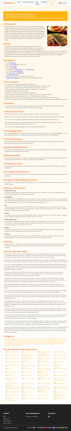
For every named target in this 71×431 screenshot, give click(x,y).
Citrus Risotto (43, 391)
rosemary (14, 68)
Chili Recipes (31, 338)
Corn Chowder (43, 395)
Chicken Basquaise (44, 383)
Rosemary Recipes (33, 343)
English (64, 3)
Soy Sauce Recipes (44, 343)
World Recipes (19, 345)
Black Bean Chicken (61, 375)
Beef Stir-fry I (59, 372)
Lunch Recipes (36, 340)
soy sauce (13, 64)
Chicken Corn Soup (12, 387)
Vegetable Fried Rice (12, 362)
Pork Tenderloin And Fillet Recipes (19, 343)
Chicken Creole (28, 387)
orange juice (13, 63)
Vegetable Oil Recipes (56, 343)
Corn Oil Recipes (40, 338)
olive (13, 73)
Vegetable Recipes (9, 345)
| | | (52, 427)
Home (19, 2)
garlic (15, 66)
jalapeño (16, 78)
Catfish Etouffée (44, 362)
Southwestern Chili (44, 355)
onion (8, 76)
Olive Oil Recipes (47, 342)
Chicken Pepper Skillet (62, 387)
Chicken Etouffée (44, 387)
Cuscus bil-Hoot (44, 398)
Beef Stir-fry (10, 375)
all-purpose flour (13, 74)
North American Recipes (35, 342)
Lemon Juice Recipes (25, 340)
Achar (8, 368)
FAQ (4, 416)
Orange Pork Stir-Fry (12, 365)
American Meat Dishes (11, 338)
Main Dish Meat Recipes (47, 340)
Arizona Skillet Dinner (13, 352)
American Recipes (22, 338)
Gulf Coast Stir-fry (60, 352)
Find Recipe (37, 3)
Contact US (6, 418)
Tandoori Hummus (60, 355)
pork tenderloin (19, 71)
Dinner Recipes (50, 338)
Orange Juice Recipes (58, 342)
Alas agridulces (27, 368)
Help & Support (7, 421)
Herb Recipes (15, 340)
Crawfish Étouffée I (61, 358)
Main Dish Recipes (59, 340)
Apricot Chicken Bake (61, 368)
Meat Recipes (8, 342)
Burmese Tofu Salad (29, 378)
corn (10, 73)
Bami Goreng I (27, 372)
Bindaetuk (26, 362)
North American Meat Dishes (20, 342)
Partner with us (7, 423)
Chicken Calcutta (60, 383)
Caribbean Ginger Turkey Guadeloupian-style (59, 380)
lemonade (18, 69)
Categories (44, 2)
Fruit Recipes (7, 340)
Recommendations (28, 2)
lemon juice (31, 69)
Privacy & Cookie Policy (32, 416)
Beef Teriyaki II (27, 375)
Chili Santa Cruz (28, 352)
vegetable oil (20, 73)
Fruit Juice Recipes (60, 338)
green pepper (10, 78)
